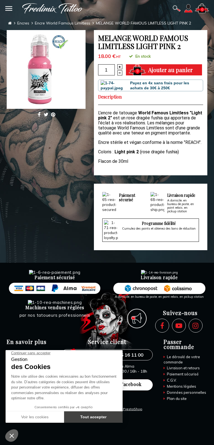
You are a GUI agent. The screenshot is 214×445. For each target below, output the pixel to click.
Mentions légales (181, 386)
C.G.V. (171, 380)
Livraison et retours (183, 368)
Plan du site (176, 398)
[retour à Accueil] (10, 23)
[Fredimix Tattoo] (53, 8)
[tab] (111, 97)
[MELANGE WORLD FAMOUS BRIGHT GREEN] (46, 69)
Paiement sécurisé (182, 374)
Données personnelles (186, 392)
